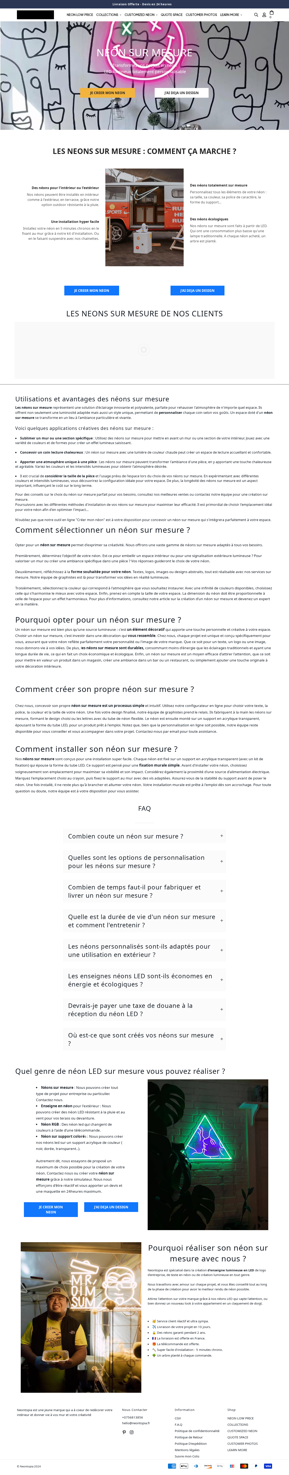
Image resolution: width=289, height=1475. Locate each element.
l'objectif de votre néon (81, 555)
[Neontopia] (35, 14)
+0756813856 (132, 1417)
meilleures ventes (175, 494)
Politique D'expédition (191, 1443)
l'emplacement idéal (256, 504)
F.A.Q (178, 1424)
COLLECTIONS (107, 15)
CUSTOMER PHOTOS (201, 15)
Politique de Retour (189, 1437)
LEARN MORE (229, 15)
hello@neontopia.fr (136, 1423)
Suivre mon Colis (187, 1456)
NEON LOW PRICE (80, 15)
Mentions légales (187, 1450)
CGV (178, 1418)
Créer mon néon (90, 519)
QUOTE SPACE (172, 15)
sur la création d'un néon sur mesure (202, 598)
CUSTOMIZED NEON (139, 15)
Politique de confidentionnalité (197, 1431)
